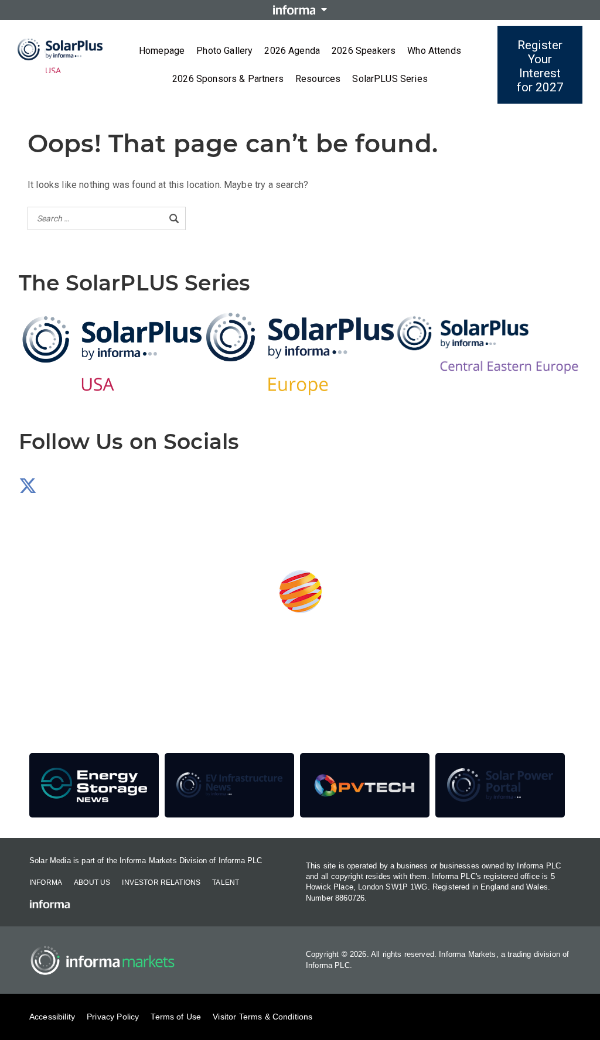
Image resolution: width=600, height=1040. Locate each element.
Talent (225, 882)
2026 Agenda (292, 50)
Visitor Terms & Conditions (262, 1016)
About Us (92, 882)
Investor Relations (161, 882)
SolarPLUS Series (390, 78)
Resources (317, 78)
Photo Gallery (224, 50)
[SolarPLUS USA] (112, 354)
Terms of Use (176, 1016)
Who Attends (434, 50)
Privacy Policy (113, 1016)
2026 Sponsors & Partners (228, 78)
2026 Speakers (364, 50)
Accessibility (52, 1016)
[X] (28, 489)
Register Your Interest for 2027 (540, 66)
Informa (45, 882)
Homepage (162, 50)
